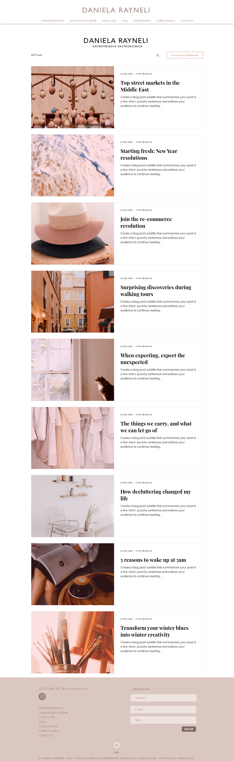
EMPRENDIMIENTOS (51, 708)
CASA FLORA (47, 717)
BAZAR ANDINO (49, 726)
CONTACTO (46, 735)
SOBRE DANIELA (49, 731)
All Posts (36, 55)
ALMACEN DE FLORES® (53, 712)
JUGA (42, 721)
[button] (157, 55)
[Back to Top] (116, 745)
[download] (42, 696)
